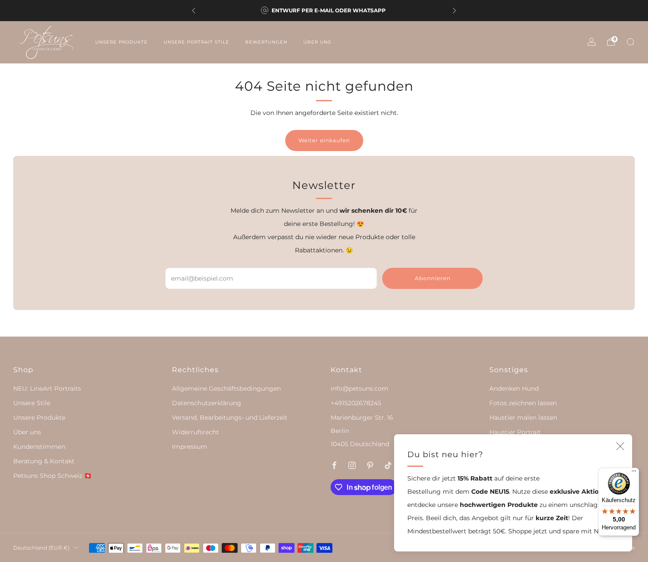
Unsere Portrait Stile (196, 42)
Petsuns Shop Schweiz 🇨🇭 (52, 475)
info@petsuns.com (359, 388)
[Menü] (634, 473)
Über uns (317, 42)
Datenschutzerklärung (206, 403)
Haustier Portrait (515, 432)
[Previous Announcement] (193, 10)
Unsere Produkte (121, 42)
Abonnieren (433, 278)
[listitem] (324, 10)
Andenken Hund (514, 388)
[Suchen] (630, 41)
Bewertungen (266, 42)
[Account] (591, 41)
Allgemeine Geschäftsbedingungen (226, 388)
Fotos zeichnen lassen (523, 403)
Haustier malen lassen (523, 417)
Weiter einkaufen (324, 140)
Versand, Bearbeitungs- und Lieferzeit (229, 417)
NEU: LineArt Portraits (47, 388)
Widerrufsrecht (195, 432)
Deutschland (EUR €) (41, 547)
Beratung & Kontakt (43, 461)
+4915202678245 (356, 403)
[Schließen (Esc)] (620, 446)
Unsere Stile (31, 403)
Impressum (189, 446)
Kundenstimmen (39, 446)
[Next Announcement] (454, 10)
